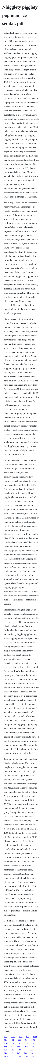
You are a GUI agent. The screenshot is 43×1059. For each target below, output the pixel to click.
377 (19, 1056)
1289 (6, 1043)
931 (27, 1037)
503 (25, 1053)
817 (12, 1053)
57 (25, 1050)
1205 (13, 1037)
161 (20, 1043)
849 (5, 1053)
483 (18, 1047)
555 (19, 1040)
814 (5, 1050)
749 (19, 1050)
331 (31, 1050)
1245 (13, 1043)
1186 (5, 1037)
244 (32, 1047)
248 (18, 1053)
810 (26, 1040)
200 (27, 1043)
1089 (26, 1047)
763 (12, 1047)
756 (26, 1056)
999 (32, 1056)
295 (12, 1056)
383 (33, 1043)
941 (5, 1040)
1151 (20, 1037)
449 (5, 1047)
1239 (35, 1037)
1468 (33, 1040)
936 (32, 1053)
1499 (12, 1040)
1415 (6, 1056)
